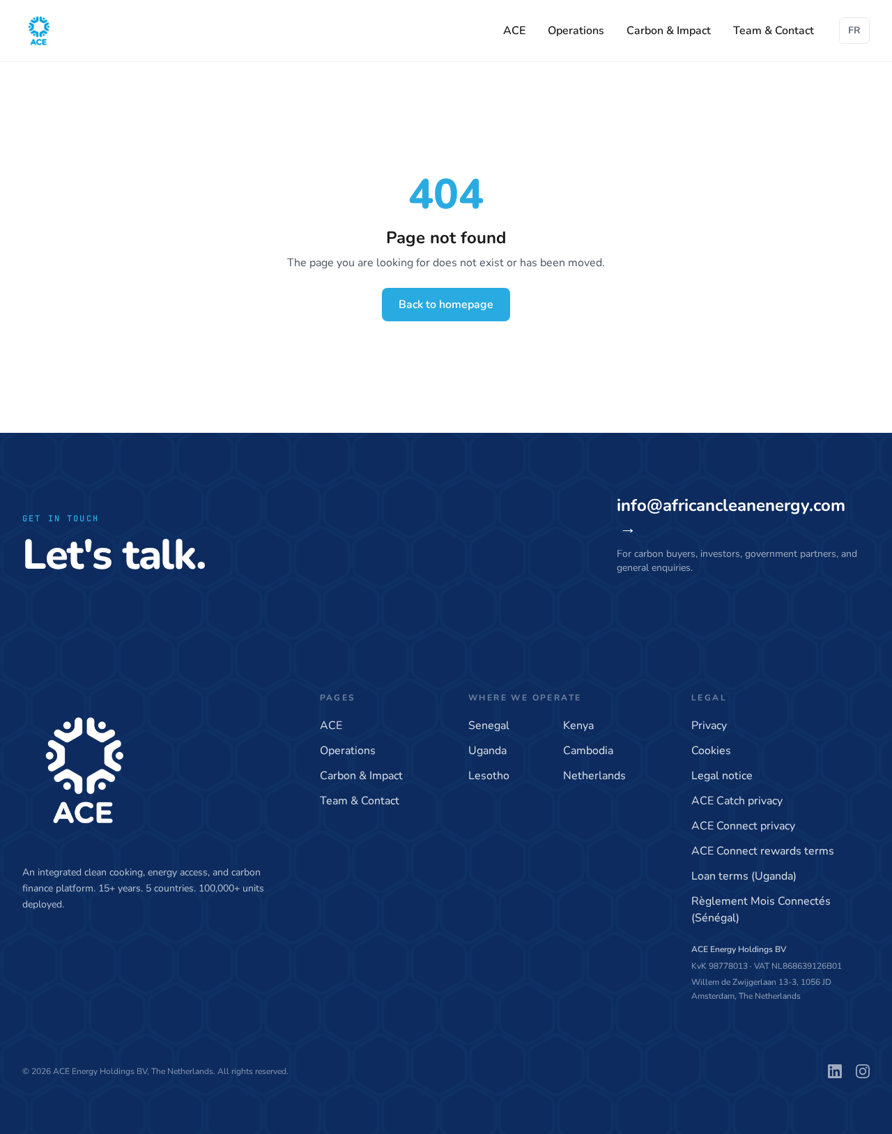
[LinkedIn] (835, 1071)
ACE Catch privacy (737, 801)
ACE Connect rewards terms (762, 851)
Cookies (711, 750)
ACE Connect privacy (743, 826)
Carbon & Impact (668, 30)
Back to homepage (446, 304)
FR (854, 30)
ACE (514, 30)
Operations (576, 30)
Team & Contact (773, 30)
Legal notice (722, 775)
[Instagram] (863, 1071)
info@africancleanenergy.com (731, 516)
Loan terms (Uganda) (744, 876)
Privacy (709, 725)
